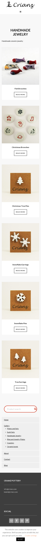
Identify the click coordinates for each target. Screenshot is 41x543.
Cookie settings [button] (31, 536)
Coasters (10, 443)
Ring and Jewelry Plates (16, 439)
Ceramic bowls (12, 447)
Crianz (20, 5)
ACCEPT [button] (20, 539)
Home (6, 420)
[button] (20, 11)
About (6, 453)
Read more (20, 94)
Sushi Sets (11, 432)
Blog (6, 465)
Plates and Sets (13, 429)
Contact (7, 459)
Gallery (7, 426)
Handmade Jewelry (14, 436)
